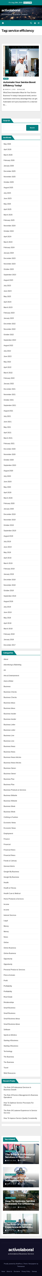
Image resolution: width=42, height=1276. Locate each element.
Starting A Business (11, 1040)
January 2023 (9, 318)
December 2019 (10, 514)
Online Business (10, 948)
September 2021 (10, 405)
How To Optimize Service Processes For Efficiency (20, 1202)
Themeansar (20, 1266)
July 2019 (7, 541)
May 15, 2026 (11, 1230)
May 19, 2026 (11, 1184)
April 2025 (7, 209)
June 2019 (8, 547)
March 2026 (8, 155)
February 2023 (9, 313)
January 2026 (9, 166)
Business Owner (10, 768)
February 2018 (9, 634)
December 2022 (10, 324)
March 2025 (8, 215)
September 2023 (10, 275)
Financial (7, 844)
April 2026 (7, 149)
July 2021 (7, 416)
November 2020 (10, 454)
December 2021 (10, 389)
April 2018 (7, 623)
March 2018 (8, 629)
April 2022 (7, 367)
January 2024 (9, 253)
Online (6, 942)
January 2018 (9, 639)
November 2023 (10, 264)
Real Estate (8, 997)
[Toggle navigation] (38, 23)
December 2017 (10, 645)
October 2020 (9, 460)
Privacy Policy (26, 1271)
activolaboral (11, 10)
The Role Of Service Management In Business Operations (20, 1180)
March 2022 (8, 373)
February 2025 (9, 220)
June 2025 (8, 198)
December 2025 (10, 171)
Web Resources (10, 1073)
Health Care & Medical (12, 893)
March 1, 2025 (10, 89)
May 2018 (7, 618)
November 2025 (10, 177)
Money (6, 926)
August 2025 (8, 187)
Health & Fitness (10, 888)
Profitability (8, 986)
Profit (6, 980)
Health (6, 882)
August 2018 (8, 601)
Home (3, 1271)
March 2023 (8, 307)
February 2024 (9, 247)
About (6, 659)
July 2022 (7, 351)
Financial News (9, 850)
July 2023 (7, 285)
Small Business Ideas (12, 1019)
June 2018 (8, 612)
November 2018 (10, 585)
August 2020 (8, 471)
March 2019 (8, 563)
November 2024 (10, 226)
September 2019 (10, 531)
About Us (9, 1271)
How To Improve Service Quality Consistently (20, 1118)
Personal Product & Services (14, 970)
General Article (9, 866)
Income (6, 78)
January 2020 (9, 509)
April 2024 (7, 236)
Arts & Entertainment (11, 675)
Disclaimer (17, 1271)
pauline (22, 89)
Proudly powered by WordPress (13, 1263)
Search (6, 120)
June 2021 (8, 422)
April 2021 (7, 432)
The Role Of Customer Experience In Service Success (18, 1227)
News (6, 937)
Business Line (9, 735)
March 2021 (8, 438)
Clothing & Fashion (11, 817)
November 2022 (10, 329)
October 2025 (9, 182)
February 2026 (9, 160)
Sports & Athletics (10, 1035)
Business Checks (10, 692)
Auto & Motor (8, 681)
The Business (9, 1057)
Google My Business (11, 872)
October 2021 (9, 400)
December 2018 (10, 580)
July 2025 (7, 193)
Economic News (10, 823)
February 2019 (9, 569)
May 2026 (7, 144)
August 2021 (8, 411)
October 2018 (9, 590)
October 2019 (9, 525)
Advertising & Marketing (12, 665)
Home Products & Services (14, 899)
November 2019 (10, 520)
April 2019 (7, 558)
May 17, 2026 (11, 1207)
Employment (8, 833)
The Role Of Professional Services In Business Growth (20, 1157)
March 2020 (8, 498)
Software (7, 1029)
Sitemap (34, 1271)
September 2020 (10, 465)
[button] (31, 23)
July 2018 (7, 607)
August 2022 (8, 345)
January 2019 (9, 574)
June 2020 (8, 481)
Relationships (9, 1002)
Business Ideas (9, 703)
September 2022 (10, 340)
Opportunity (8, 959)
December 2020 (10, 449)
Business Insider (10, 714)
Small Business (9, 1008)
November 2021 (10, 394)
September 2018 (10, 596)
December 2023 (10, 258)
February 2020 (9, 503)
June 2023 (8, 291)
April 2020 (7, 492)
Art (5, 670)
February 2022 (9, 378)
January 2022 (9, 383)
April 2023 (7, 302)
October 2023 (9, 269)
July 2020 (7, 476)
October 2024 (9, 231)
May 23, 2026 (11, 1160)
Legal (6, 921)
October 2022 (9, 334)
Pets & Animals (9, 975)
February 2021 (9, 443)
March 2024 (8, 242)
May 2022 (7, 362)
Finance (7, 839)
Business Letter (9, 724)
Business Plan (9, 779)
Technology (8, 1051)
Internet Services (10, 915)
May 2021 (7, 427)
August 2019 (8, 536)
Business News (9, 746)
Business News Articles (12, 757)
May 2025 (7, 204)
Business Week (9, 806)
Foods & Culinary (10, 861)
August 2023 (8, 280)
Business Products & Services (15, 790)
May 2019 (7, 552)
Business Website (10, 795)
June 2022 (8, 356)
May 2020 (7, 487)
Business (7, 686)
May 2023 (7, 296)
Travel (6, 1068)
